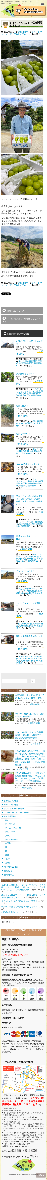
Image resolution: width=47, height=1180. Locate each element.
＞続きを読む (25, 549)
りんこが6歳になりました (27, 464)
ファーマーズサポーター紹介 (28, 390)
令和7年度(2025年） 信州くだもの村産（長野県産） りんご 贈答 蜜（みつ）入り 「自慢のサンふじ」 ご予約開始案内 (23, 887)
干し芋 (7, 859)
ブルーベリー (24, 522)
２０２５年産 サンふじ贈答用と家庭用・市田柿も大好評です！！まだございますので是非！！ (30, 735)
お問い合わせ (24, 934)
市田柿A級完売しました (12, 912)
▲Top (41, 1175)
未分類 (7, 863)
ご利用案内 (10, 930)
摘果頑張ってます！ (25, 374)
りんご (21, 361)
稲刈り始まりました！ (16, 311)
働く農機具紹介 (32, 556)
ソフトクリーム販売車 (28, 480)
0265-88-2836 (24, 1150)
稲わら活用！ (22, 406)
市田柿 (24, 483)
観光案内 (23, 486)
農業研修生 (23, 32)
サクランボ (30, 589)
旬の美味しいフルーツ (20, 34)
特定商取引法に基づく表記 (30, 930)
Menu (42, 2)
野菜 (7, 855)
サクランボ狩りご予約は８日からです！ (19, 901)
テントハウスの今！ (25, 571)
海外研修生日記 (26, 363)
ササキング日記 (11, 805)
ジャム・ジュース (13, 828)
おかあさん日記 (11, 801)
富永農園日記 (31, 361)
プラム (8, 836)
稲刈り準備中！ (23, 434)
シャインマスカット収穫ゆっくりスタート (21, 320)
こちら (32, 1156)
